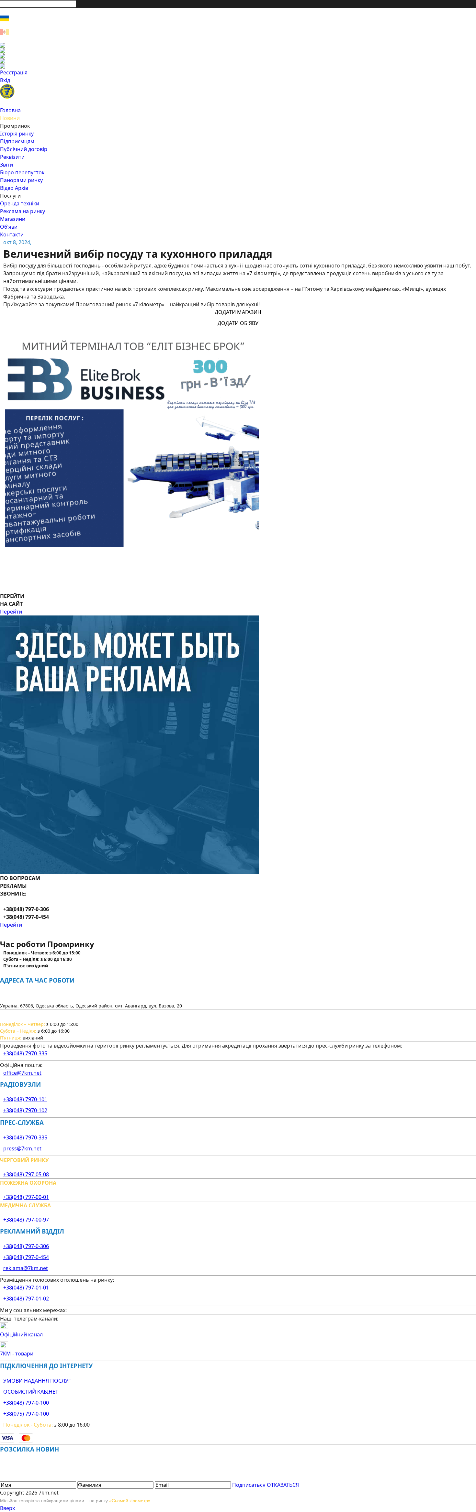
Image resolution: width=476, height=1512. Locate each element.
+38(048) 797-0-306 (26, 1246)
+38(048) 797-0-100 (26, 1402)
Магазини (12, 219)
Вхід (5, 80)
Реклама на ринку (22, 211)
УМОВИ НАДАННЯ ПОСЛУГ (37, 1380)
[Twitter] (238, 55)
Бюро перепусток (22, 172)
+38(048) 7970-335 (25, 1053)
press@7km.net (22, 1148)
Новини (10, 118)
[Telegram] (238, 66)
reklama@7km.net (25, 1268)
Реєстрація (14, 72)
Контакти (12, 234)
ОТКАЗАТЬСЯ (283, 1484)
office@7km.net (22, 1072)
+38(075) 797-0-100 (26, 1413)
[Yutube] (238, 60)
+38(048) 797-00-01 (26, 1197)
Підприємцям (17, 141)
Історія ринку (17, 133)
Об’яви (8, 226)
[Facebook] (238, 45)
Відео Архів (14, 187)
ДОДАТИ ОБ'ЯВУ (238, 323)
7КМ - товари (16, 1353)
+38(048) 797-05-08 (26, 1174)
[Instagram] (238, 50)
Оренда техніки (19, 203)
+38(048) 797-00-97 (26, 1219)
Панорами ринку (21, 180)
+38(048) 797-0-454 (26, 1257)
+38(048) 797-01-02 (26, 1298)
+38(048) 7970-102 (25, 1110)
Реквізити (12, 156)
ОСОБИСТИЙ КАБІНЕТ (30, 1391)
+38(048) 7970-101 (25, 1099)
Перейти (11, 611)
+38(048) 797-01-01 (26, 1287)
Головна (10, 110)
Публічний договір (23, 149)
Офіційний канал (21, 1334)
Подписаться (249, 1484)
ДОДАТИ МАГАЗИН (238, 312)
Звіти (6, 164)
